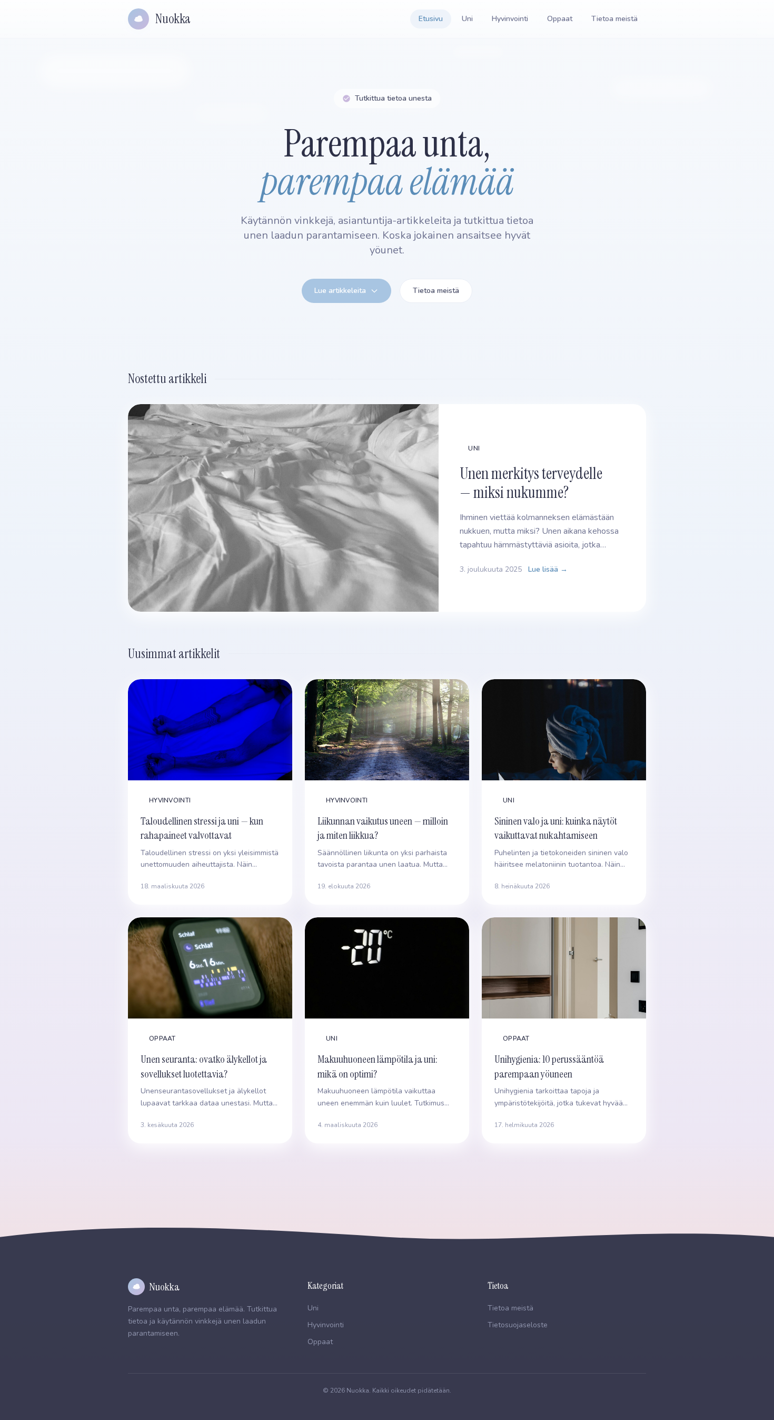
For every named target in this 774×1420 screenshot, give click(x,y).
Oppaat (559, 19)
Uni (467, 19)
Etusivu (431, 19)
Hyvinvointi (510, 19)
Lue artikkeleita (340, 291)
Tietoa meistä (614, 19)
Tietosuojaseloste (518, 1325)
